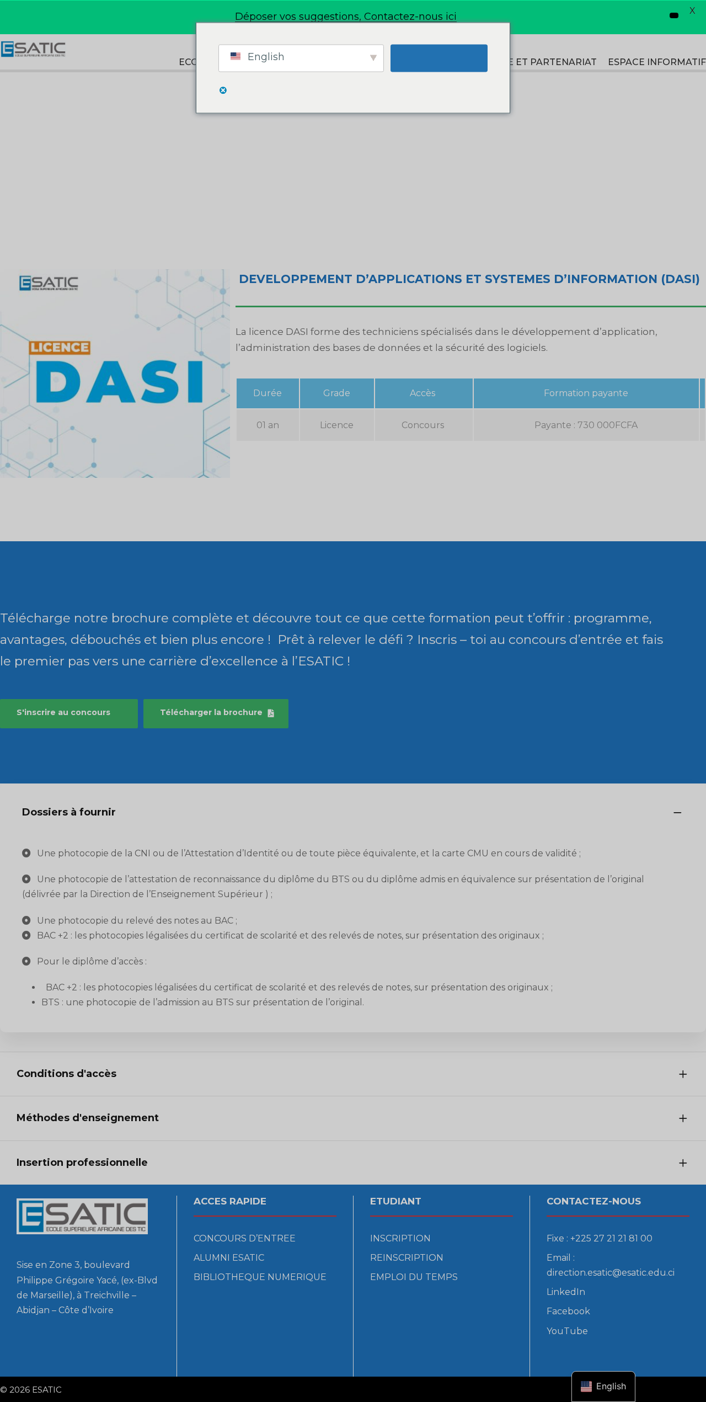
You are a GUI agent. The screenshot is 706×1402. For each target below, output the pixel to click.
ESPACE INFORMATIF (657, 62)
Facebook (568, 1311)
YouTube (567, 1331)
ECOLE (194, 62)
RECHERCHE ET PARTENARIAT (525, 62)
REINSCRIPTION (406, 1257)
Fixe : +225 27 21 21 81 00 (599, 1238)
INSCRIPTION (400, 1238)
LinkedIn (566, 1292)
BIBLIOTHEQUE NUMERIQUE (260, 1277)
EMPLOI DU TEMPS (414, 1277)
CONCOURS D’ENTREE (245, 1238)
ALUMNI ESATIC (229, 1257)
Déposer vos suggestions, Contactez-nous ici (346, 16)
